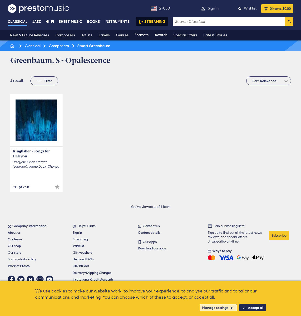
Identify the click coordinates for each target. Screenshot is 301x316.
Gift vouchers (82, 253)
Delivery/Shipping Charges (92, 273)
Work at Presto (19, 266)
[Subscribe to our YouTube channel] (50, 279)
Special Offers (185, 35)
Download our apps (152, 248)
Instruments (117, 21)
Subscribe (278, 235)
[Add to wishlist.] (57, 187)
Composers (65, 35)
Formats (141, 35)
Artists (87, 35)
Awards (161, 35)
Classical (18, 21)
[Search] (289, 21)
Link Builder (81, 266)
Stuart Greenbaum (93, 45)
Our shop (14, 246)
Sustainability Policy (22, 259)
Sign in (213, 8)
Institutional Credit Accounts (93, 279)
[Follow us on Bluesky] (31, 279)
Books (93, 21)
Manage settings (215, 308)
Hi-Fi (50, 21)
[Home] (13, 45)
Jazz (36, 21)
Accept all (255, 308)
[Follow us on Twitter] (22, 279)
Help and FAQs (83, 259)
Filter (48, 81)
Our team (15, 239)
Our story (14, 253)
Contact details (149, 233)
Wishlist (250, 8)
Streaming (155, 21)
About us (14, 233)
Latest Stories (215, 35)
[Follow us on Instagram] (41, 279)
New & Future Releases (29, 35)
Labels (104, 35)
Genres (122, 35)
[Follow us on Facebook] (12, 279)
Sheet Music (70, 21)
